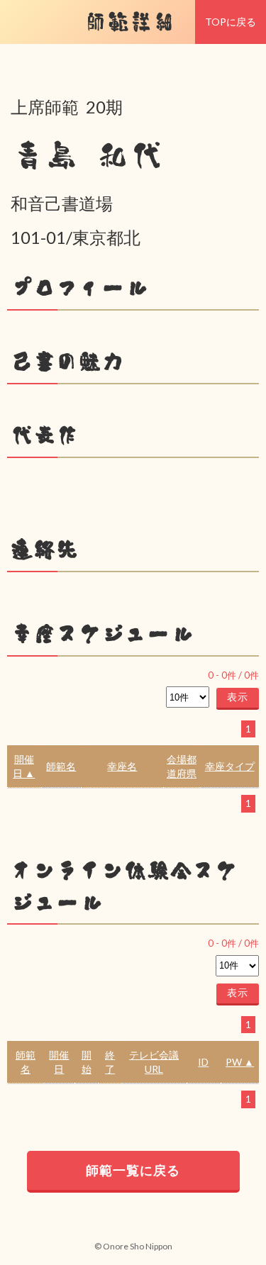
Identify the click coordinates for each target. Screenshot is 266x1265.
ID (203, 1062)
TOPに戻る (230, 22)
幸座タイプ (230, 766)
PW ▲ (240, 1062)
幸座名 (122, 766)
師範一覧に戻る (133, 1170)
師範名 (61, 766)
